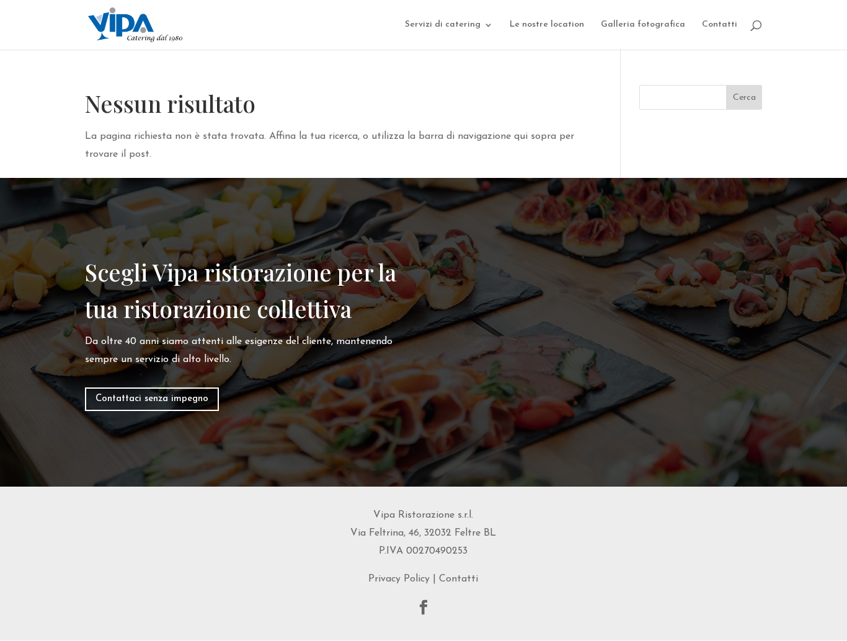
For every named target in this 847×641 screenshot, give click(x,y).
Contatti (719, 24)
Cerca (744, 97)
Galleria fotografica (643, 24)
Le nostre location (547, 24)
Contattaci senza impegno (151, 399)
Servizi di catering (443, 24)
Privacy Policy (399, 579)
